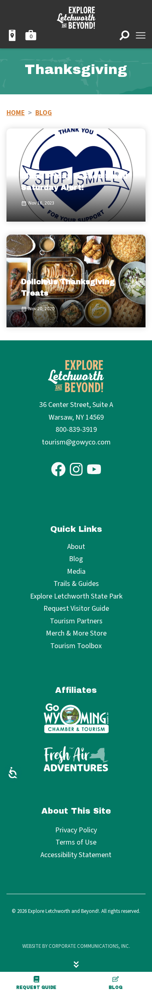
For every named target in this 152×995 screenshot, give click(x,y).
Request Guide (36, 987)
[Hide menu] (76, 964)
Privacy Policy (76, 830)
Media (76, 572)
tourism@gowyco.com (76, 442)
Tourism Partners (76, 621)
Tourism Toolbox (76, 646)
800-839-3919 (76, 430)
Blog (43, 113)
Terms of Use (76, 842)
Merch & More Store (76, 633)
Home (15, 113)
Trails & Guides (76, 584)
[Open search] (124, 35)
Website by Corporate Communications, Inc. (76, 946)
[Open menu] (141, 35)
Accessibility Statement (76, 855)
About (76, 547)
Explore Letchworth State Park (76, 596)
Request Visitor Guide (76, 609)
